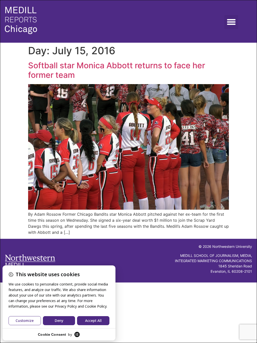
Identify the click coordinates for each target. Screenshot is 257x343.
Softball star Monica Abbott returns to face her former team (116, 70)
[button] (231, 22)
